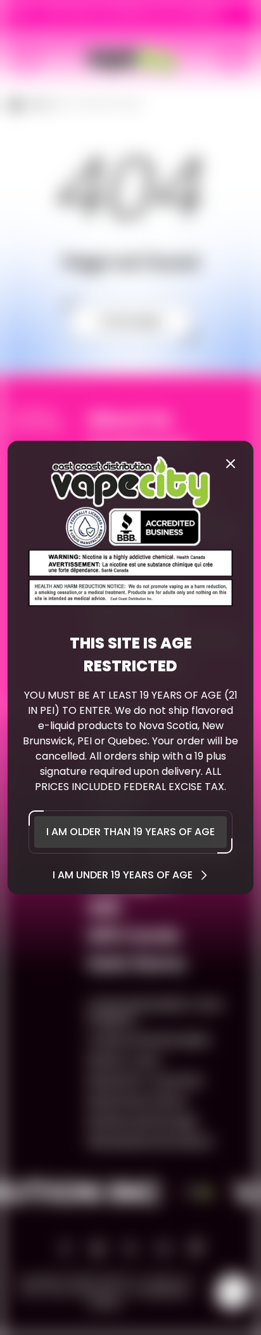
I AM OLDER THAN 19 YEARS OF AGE (130, 831)
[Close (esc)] (230, 463)
